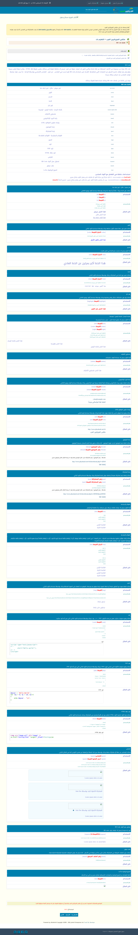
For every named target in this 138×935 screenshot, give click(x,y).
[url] (112, 123)
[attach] (112, 166)
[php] (112, 149)
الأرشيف (67, 915)
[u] (110, 88)
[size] (112, 97)
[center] (109, 110)
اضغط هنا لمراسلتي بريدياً (97, 402)
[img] (112, 140)
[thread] (112, 127)
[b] (113, 88)
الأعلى (62, 915)
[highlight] (112, 105)
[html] (112, 153)
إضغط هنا (102, 464)
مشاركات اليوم (92, 3)
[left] (116, 110)
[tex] (112, 170)
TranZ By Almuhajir (89, 922)
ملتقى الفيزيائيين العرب (115, 39)
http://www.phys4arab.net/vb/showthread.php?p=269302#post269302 (84, 494)
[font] (112, 101)
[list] (112, 136)
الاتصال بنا (75, 915)
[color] (112, 93)
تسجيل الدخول (117, 3)
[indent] (112, 114)
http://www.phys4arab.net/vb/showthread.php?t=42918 (89, 461)
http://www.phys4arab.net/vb (97, 429)
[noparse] (112, 162)
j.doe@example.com (99, 399)
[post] (112, 131)
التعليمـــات (100, 39)
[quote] (112, 157)
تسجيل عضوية (105, 3)
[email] (112, 118)
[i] (112, 88)
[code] (112, 144)
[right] (112, 110)
